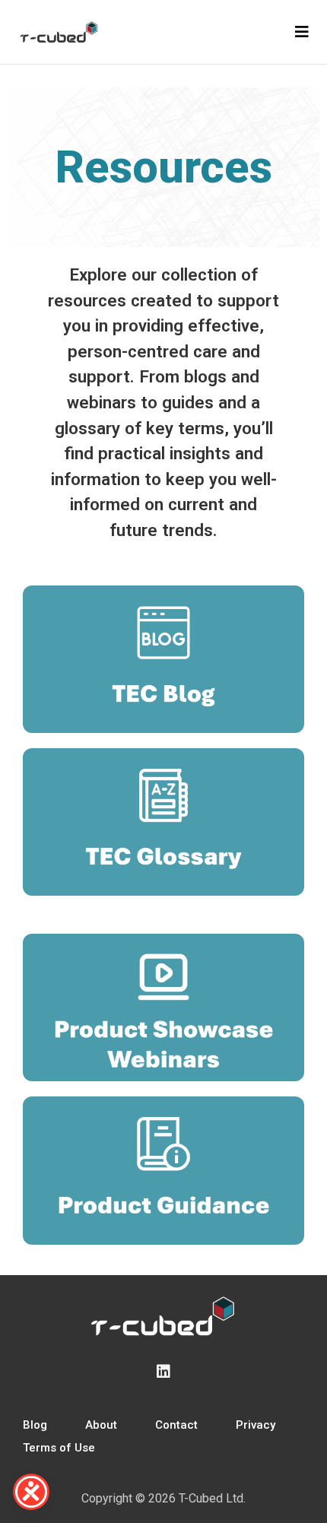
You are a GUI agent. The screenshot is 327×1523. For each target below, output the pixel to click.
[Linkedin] (163, 1371)
